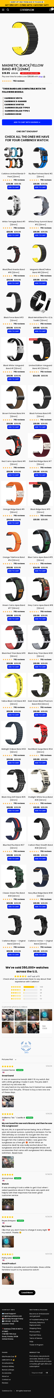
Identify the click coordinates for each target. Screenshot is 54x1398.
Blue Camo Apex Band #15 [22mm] (40, 558)
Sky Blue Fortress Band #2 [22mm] (40, 175)
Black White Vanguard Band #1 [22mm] (13, 367)
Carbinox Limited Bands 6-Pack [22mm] (13, 175)
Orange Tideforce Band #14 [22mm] (14, 558)
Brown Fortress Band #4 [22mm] (14, 415)
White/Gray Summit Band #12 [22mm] (40, 223)
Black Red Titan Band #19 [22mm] (13, 654)
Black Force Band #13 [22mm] (13, 319)
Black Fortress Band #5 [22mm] (40, 415)
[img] (7, 1066)
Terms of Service (36, 1338)
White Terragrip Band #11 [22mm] (13, 223)
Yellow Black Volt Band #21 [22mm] (13, 702)
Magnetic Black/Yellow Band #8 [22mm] (40, 271)
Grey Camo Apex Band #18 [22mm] (40, 606)
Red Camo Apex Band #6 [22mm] (13, 462)
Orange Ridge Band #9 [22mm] (13, 510)
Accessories (6, 1373)
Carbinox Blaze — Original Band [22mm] (13, 942)
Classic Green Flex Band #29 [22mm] (14, 894)
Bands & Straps (8, 1370)
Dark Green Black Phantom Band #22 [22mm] (40, 702)
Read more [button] (17, 1153)
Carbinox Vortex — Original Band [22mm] (40, 942)
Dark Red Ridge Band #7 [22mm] (40, 462)
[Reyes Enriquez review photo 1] (8, 1242)
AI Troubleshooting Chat (39, 1319)
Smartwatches (7, 1363)
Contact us (6, 1379)
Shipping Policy (35, 1328)
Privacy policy (35, 1332)
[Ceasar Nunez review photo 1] (8, 1101)
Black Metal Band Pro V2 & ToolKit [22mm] (40, 319)
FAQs (31, 1341)
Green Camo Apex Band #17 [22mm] (13, 606)
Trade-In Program (36, 1345)
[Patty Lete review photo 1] (8, 1279)
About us (5, 1376)
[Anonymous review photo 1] (8, 1204)
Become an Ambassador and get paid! (39, 1315)
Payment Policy (35, 1335)
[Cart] (50, 10)
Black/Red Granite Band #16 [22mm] (14, 271)
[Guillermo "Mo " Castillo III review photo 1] (8, 1162)
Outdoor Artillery (8, 1366)
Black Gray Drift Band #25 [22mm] (13, 798)
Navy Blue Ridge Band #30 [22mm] (40, 894)
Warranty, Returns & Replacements (37, 1323)
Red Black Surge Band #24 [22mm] (40, 750)
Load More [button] (27, 1292)
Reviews (5, 1383)
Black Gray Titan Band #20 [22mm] (40, 654)
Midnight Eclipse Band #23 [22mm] (14, 750)
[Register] (47, 1372)
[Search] (8, 10)
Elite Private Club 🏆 (9, 1356)
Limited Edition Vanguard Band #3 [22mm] (40, 367)
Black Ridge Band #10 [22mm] (40, 510)
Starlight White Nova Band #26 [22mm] (40, 798)
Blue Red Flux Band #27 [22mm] (13, 846)
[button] (16, 987)
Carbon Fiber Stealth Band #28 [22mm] (40, 846)
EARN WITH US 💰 (8, 1360)
